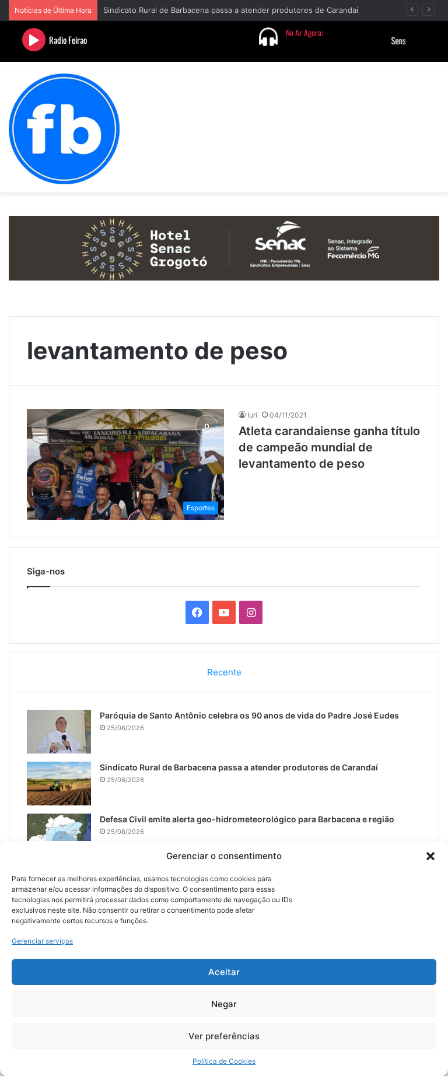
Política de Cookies (224, 1061)
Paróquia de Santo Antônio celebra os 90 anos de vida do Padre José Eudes (249, 715)
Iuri (252, 415)
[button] (430, 856)
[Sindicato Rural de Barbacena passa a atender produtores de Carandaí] (59, 783)
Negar (224, 1004)
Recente (224, 672)
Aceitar (224, 971)
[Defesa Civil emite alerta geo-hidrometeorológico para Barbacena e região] (59, 835)
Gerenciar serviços (42, 941)
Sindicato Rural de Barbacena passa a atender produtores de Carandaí (230, 10)
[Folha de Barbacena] (64, 128)
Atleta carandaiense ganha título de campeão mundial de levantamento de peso (329, 447)
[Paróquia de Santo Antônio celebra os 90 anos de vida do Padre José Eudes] (59, 731)
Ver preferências (224, 1036)
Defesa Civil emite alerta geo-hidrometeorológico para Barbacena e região (247, 819)
